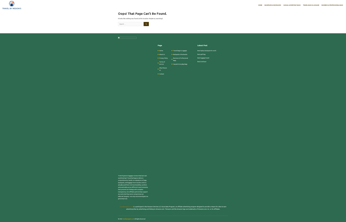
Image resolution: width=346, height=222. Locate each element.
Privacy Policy (163, 58)
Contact (161, 74)
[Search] (146, 24)
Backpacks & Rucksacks (273, 5)
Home (260, 5)
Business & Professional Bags (332, 5)
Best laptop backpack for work (206, 50)
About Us (162, 54)
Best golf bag (201, 54)
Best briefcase (201, 61)
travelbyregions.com (126, 206)
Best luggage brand (203, 58)
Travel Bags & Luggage (311, 5)
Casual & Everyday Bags (292, 5)
